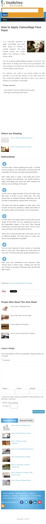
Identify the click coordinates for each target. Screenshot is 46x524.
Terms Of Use (24, 496)
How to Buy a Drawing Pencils (20, 306)
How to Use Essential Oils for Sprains (23, 333)
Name (5, 388)
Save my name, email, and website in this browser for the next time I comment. (22, 398)
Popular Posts (9, 420)
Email (19, 388)
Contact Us (7, 496)
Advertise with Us (21, 493)
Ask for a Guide (8, 493)
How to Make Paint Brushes (20, 324)
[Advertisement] (23, 35)
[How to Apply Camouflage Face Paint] (36, 46)
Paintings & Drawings (24, 283)
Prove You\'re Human (10, 403)
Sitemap (15, 496)
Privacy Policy (36, 496)
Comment (6, 360)
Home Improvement (10, 498)
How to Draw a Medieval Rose (21, 480)
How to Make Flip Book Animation (21, 138)
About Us (32, 493)
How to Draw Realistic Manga (20, 457)
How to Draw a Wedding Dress (21, 425)
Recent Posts (26, 420)
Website (32, 388)
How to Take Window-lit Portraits (21, 147)
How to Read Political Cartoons (21, 433)
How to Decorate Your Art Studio (21, 315)
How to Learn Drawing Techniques (22, 449)
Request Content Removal (28, 498)
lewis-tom (12, 283)
